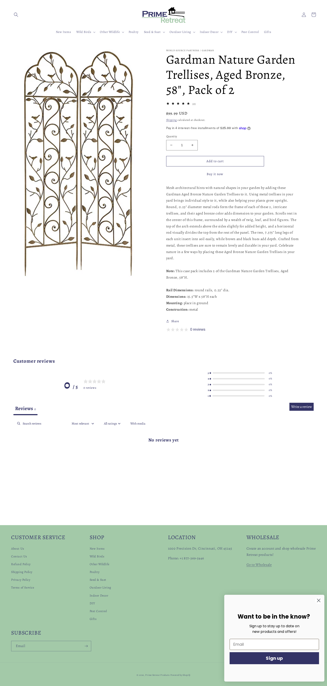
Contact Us (19, 556)
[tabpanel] (163, 454)
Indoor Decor (99, 595)
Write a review (301, 406)
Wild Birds (97, 556)
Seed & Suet (98, 580)
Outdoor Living (100, 587)
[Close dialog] (317, 600)
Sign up (272, 658)
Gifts (93, 619)
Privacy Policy (20, 580)
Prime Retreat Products (157, 675)
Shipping (171, 120)
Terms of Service (22, 587)
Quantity (171, 136)
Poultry (95, 572)
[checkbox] (138, 423)
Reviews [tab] (25, 408)
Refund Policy (21, 564)
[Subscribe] (86, 646)
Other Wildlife (99, 564)
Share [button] (175, 321)
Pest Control (98, 611)
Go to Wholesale (259, 564)
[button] (16, 15)
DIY (92, 603)
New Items (97, 548)
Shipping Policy (21, 572)
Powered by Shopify (180, 675)
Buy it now (215, 174)
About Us (17, 548)
